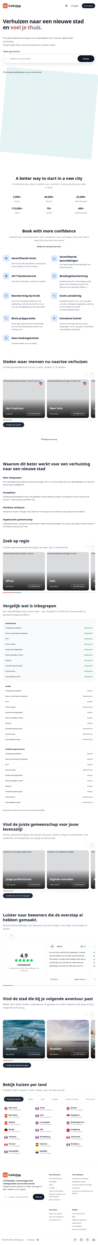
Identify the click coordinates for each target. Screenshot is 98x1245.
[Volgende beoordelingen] (11, 935)
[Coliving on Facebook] (75, 1239)
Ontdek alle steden (13, 425)
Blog (73, 1217)
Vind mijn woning (55, 1178)
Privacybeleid (77, 1226)
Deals (51, 1185)
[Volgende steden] (92, 374)
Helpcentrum (77, 1223)
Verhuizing (76, 1188)
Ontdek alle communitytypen (18, 895)
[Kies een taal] (66, 5)
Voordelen (52, 1182)
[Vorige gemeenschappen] (86, 844)
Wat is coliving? (54, 1200)
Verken (86, 58)
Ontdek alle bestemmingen (17, 1065)
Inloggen (75, 6)
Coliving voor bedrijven (80, 1178)
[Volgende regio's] (92, 546)
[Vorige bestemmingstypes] (86, 1014)
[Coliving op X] (87, 1239)
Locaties (52, 1188)
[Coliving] (12, 5)
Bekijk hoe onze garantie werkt (49, 246)
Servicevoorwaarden (79, 1229)
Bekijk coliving (80, 979)
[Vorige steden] (86, 374)
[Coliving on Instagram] (81, 1239)
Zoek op (39, 1197)
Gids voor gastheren (56, 1217)
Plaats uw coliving (55, 1214)
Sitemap (30, 1240)
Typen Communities (56, 1191)
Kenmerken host (55, 1220)
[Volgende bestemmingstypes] (92, 1014)
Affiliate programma (79, 1220)
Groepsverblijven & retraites (82, 1185)
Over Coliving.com (78, 1214)
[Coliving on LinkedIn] (93, 1239)
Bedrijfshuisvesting (79, 1182)
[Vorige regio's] (86, 546)
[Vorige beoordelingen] (5, 935)
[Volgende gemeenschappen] (92, 844)
